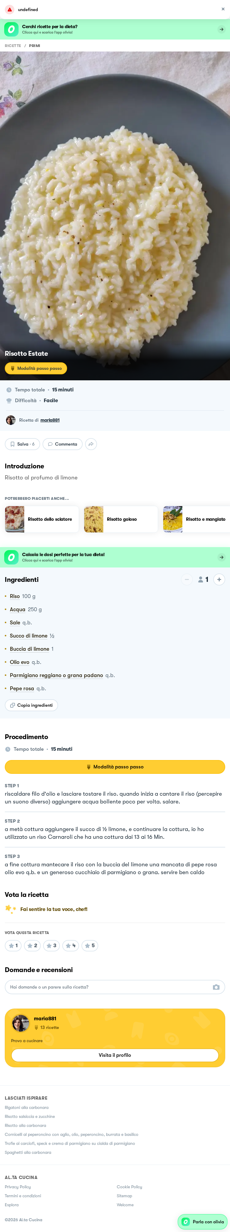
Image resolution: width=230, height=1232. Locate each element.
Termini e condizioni (23, 1195)
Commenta (66, 444)
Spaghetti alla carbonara (28, 1152)
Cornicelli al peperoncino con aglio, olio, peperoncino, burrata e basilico (71, 1134)
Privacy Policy (18, 1186)
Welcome (125, 1204)
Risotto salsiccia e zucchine (30, 1116)
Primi (34, 45)
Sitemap (124, 1195)
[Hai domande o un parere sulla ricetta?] (109, 987)
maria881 (50, 420)
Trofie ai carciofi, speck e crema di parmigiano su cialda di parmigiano (70, 1143)
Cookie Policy (129, 1186)
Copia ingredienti (35, 705)
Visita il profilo (115, 1055)
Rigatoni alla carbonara (27, 1107)
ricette (13, 45)
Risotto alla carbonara (25, 1125)
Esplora (12, 1204)
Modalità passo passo (39, 368)
